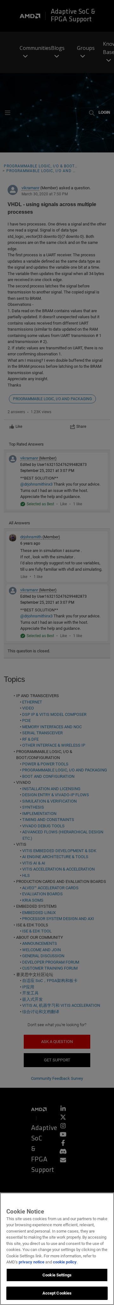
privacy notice (31, 1262)
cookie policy (65, 1262)
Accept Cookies (57, 1293)
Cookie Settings (57, 1275)
